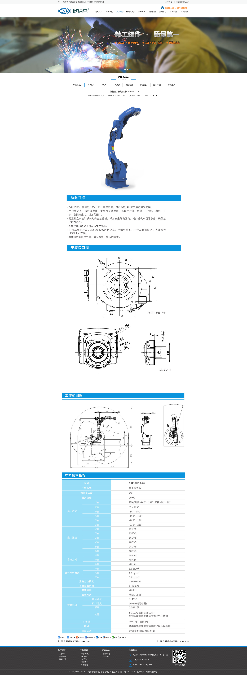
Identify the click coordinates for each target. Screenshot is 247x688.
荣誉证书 (141, 12)
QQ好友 (108, 637)
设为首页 (168, 2)
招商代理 (152, 12)
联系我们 (185, 2)
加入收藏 (177, 2)
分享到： (63, 637)
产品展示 (120, 12)
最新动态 (106, 654)
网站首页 (98, 12)
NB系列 (91, 85)
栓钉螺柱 (129, 85)
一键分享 (72, 637)
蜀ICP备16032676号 (128, 672)
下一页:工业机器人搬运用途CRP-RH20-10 (173, 641)
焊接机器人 (77, 85)
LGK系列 (116, 85)
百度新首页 (91, 637)
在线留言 (173, 12)
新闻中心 (162, 12)
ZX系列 (103, 85)
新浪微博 (81, 637)
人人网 (100, 637)
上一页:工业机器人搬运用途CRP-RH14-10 (74, 641)
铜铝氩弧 (143, 85)
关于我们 (109, 12)
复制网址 (123, 637)
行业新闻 (106, 657)
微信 (115, 637)
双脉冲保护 (157, 85)
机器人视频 (130, 12)
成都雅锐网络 (151, 672)
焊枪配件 (171, 85)
